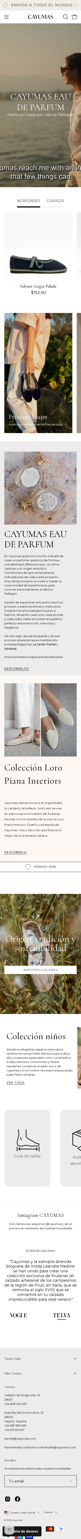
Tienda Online (12, 1359)
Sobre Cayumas (13, 1373)
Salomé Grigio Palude (38, 286)
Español (48, 1512)
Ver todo (15, 1082)
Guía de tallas (27, 1156)
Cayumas (17, 1520)
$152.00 (38, 292)
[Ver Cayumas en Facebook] (17, 1499)
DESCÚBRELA (15, 852)
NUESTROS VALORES (41, 969)
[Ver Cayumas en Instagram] (7, 1499)
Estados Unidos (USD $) (22, 1512)
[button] (65, 17)
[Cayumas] (41, 17)
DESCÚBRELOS (16, 668)
